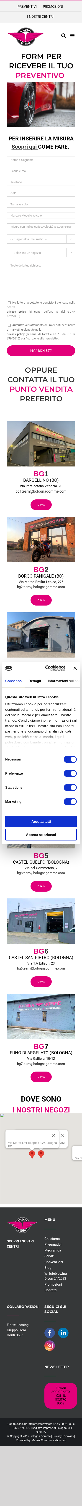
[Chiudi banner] (75, 668)
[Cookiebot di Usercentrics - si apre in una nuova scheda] (48, 668)
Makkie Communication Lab (49, 1440)
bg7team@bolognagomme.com (41, 1064)
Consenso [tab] (13, 681)
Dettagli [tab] (34, 681)
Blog (47, 1268)
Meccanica (52, 1250)
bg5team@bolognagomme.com (41, 873)
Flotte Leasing (17, 1325)
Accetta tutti (41, 821)
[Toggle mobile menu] (72, 35)
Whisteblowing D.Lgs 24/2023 (55, 1276)
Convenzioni (53, 1262)
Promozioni (53, 1284)
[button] (41, 1154)
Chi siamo (52, 1239)
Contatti (50, 1290)
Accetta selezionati (41, 835)
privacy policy (16, 311)
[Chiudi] (62, 1135)
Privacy (57, 1436)
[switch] (70, 773)
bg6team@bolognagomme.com (41, 968)
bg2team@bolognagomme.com (41, 587)
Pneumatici (53, 1244)
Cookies (69, 1436)
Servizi (49, 1256)
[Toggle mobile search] (63, 35)
